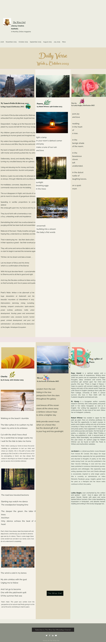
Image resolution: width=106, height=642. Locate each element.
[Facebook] (50, 635)
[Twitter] (47, 635)
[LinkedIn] (53, 635)
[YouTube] (56, 635)
